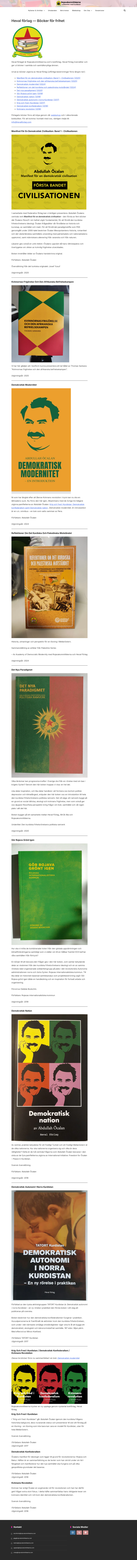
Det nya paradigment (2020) (30, 90)
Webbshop (76, 10)
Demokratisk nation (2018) (29, 97)
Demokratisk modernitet (68, 1358)
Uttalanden (52, 10)
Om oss (87, 10)
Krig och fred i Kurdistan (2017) (31, 103)
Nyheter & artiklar (35, 10)
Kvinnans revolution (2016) (29, 109)
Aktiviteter (64, 10)
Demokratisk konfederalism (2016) (32, 106)
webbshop (56, 115)
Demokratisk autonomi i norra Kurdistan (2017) (38, 100)
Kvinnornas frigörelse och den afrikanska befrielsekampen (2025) (47, 81)
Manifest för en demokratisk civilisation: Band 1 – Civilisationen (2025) (48, 78)
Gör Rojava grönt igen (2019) (30, 93)
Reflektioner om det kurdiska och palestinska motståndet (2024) (46, 87)
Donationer (99, 10)
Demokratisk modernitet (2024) (31, 84)
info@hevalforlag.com (21, 122)
